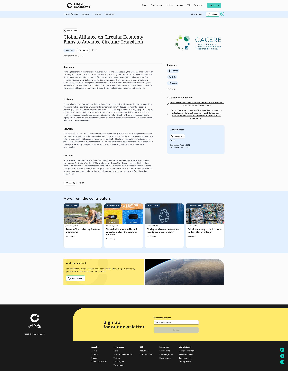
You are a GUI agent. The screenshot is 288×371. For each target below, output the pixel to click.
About (94, 351)
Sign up (176, 330)
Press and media (186, 354)
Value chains (119, 365)
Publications (164, 351)
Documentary (165, 358)
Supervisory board (99, 361)
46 (96, 50)
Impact (94, 358)
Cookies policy (185, 358)
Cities (116, 351)
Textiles (117, 358)
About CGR (144, 351)
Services (94, 354)
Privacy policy (185, 361)
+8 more (171, 89)
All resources (196, 14)
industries (96, 14)
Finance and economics (123, 354)
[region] (144, 225)
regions (85, 14)
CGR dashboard (146, 354)
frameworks (110, 14)
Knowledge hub (166, 354)
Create (214, 14)
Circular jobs (119, 361)
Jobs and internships (188, 351)
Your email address (162, 318)
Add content (77, 278)
